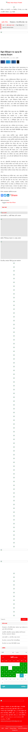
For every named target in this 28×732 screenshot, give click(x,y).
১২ (10, 671)
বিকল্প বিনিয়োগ (13, 202)
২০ (14, 675)
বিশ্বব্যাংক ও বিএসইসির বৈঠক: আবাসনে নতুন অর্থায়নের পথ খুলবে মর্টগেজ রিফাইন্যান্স (14, 628)
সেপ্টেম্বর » (23, 686)
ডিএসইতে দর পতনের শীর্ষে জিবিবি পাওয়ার (11, 643)
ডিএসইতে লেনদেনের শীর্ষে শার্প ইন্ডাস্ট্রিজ (11, 640)
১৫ (21, 671)
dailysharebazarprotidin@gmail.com (11, 721)
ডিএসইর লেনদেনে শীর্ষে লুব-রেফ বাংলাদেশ (11, 260)
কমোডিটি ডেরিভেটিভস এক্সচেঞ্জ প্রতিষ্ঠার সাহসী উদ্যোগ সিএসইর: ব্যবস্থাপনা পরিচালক (13, 633)
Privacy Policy (13, 728)
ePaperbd (20, 726)
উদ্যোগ (8, 202)
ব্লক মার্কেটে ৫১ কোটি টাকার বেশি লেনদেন (11, 215)
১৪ (17, 671)
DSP (3, 728)
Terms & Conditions (22, 728)
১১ (6, 671)
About (6, 728)
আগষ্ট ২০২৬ (14, 657)
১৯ (10, 675)
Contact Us (14, 730)
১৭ (2, 675)
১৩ (14, 671)
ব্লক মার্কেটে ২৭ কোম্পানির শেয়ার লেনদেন (11, 637)
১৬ (25, 671)
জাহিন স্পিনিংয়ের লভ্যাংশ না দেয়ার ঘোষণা (11, 238)
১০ (2, 671)
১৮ (6, 675)
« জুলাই (3, 686)
